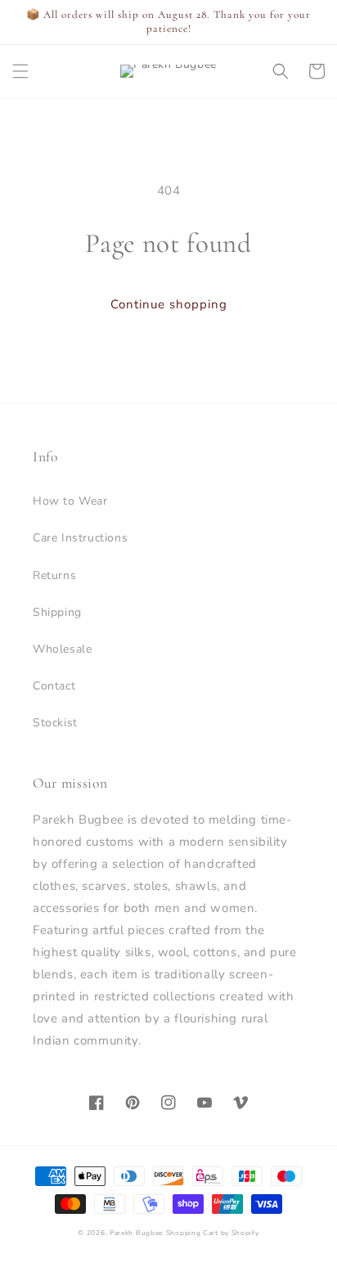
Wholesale (62, 649)
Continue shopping (168, 304)
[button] (20, 71)
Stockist (55, 722)
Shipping (57, 612)
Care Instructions (80, 538)
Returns (54, 575)
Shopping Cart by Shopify (212, 1233)
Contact (54, 686)
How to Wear (70, 501)
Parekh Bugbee (136, 1233)
